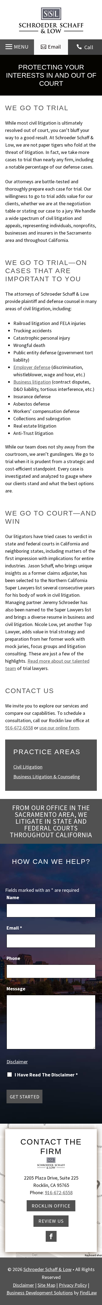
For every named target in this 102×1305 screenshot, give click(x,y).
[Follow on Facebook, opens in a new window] (51, 1236)
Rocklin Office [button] (51, 1206)
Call (88, 47)
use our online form (59, 728)
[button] (17, 46)
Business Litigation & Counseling (46, 776)
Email (14, 928)
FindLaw (88, 1293)
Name (13, 897)
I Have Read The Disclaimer (46, 1075)
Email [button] (54, 46)
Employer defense (31, 367)
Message (16, 988)
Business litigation (32, 382)
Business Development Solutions (40, 1293)
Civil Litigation (27, 767)
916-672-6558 (19, 728)
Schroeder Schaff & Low (47, 1269)
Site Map (46, 1285)
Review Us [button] (51, 1221)
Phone (13, 958)
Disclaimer (17, 1061)
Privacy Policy (73, 1285)
